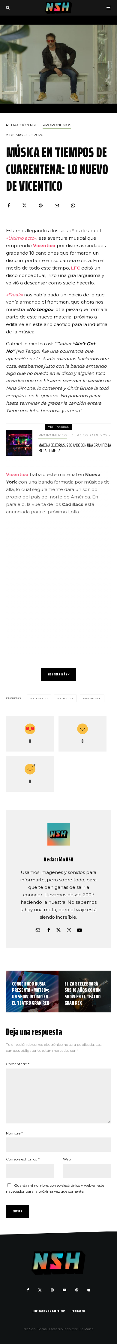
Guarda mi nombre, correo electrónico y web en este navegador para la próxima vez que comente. (55, 1188)
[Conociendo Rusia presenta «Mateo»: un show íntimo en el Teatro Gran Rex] (32, 991)
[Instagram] (52, 1290)
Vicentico (44, 245)
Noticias (66, 698)
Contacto (78, 1311)
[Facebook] (28, 1290)
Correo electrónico (23, 1159)
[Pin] (41, 205)
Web (67, 1159)
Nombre (14, 1133)
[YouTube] (64, 1290)
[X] (40, 1290)
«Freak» (14, 295)
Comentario (17, 1064)
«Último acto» (21, 238)
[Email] (57, 205)
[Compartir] (9, 205)
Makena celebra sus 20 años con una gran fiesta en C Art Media (74, 448)
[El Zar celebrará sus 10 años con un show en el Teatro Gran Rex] (84, 991)
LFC (75, 268)
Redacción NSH (22, 125)
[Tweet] (24, 205)
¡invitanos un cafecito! (48, 1311)
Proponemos (57, 125)
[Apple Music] (88, 1290)
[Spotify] (77, 1290)
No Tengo (40, 698)
